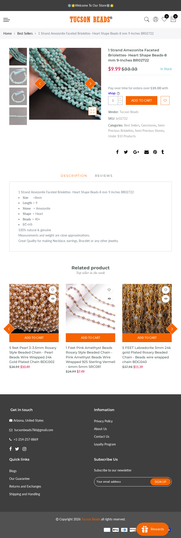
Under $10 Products (122, 136)
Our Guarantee (19, 478)
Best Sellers (25, 33)
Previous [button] (40, 83)
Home (7, 33)
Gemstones (148, 125)
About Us (100, 429)
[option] (65, 84)
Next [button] (90, 83)
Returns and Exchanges (25, 486)
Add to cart (34, 337)
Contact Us (101, 436)
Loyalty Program (105, 444)
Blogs (13, 471)
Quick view (53, 299)
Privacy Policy (103, 421)
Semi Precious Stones (149, 130)
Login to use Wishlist (165, 100)
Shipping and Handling (24, 494)
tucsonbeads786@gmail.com (33, 430)
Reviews (104, 176)
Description (74, 176)
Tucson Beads (129, 112)
